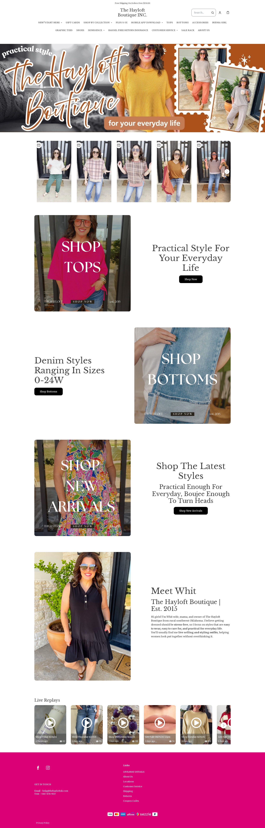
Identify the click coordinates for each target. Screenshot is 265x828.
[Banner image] (132, 88)
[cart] (228, 12)
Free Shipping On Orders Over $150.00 (132, 3)
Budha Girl (219, 22)
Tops (170, 22)
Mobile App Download (145, 22)
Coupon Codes (131, 800)
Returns (127, 796)
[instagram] (48, 767)
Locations (128, 781)
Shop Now (191, 279)
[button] (54, 171)
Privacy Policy (42, 823)
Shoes (80, 30)
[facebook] (38, 767)
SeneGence (95, 30)
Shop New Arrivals (190, 510)
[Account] (220, 12)
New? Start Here (49, 22)
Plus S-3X (122, 22)
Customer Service (163, 30)
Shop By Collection (96, 22)
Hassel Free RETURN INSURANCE (128, 30)
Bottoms (183, 22)
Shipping (128, 791)
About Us (204, 30)
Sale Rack (187, 30)
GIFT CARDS (73, 22)
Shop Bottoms (48, 391)
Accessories (200, 22)
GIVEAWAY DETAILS (133, 771)
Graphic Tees (64, 30)
